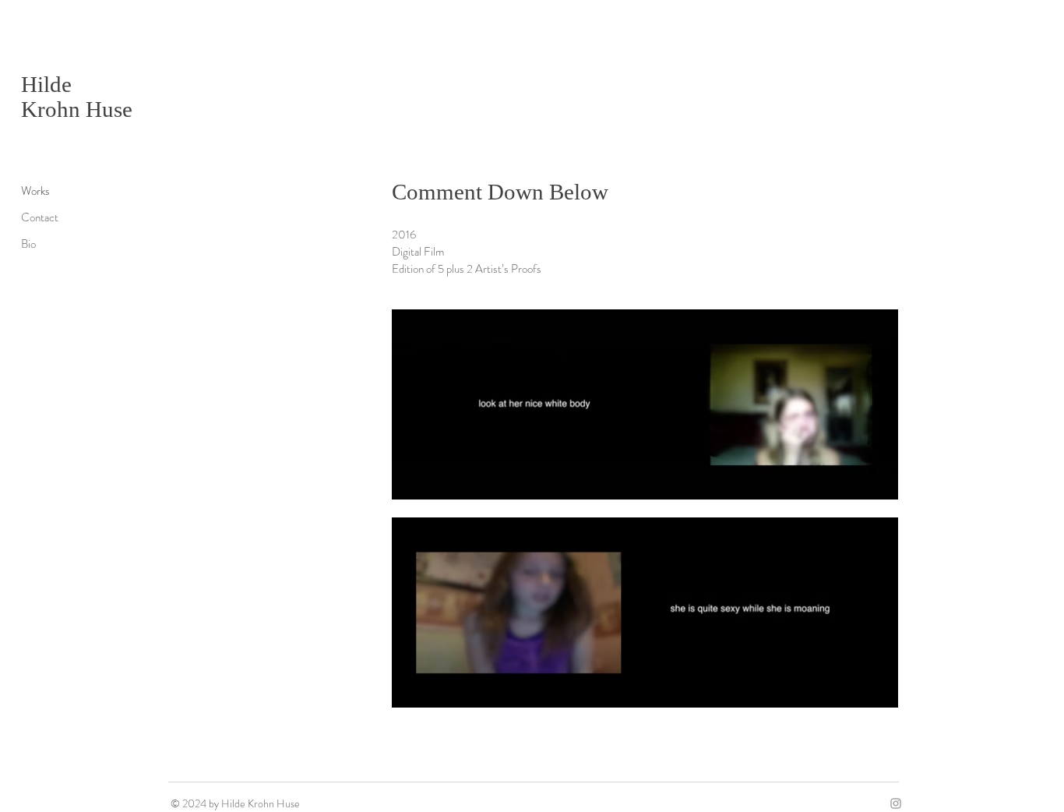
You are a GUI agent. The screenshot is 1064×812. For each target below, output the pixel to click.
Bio (28, 243)
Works (35, 190)
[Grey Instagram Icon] (896, 803)
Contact (39, 217)
